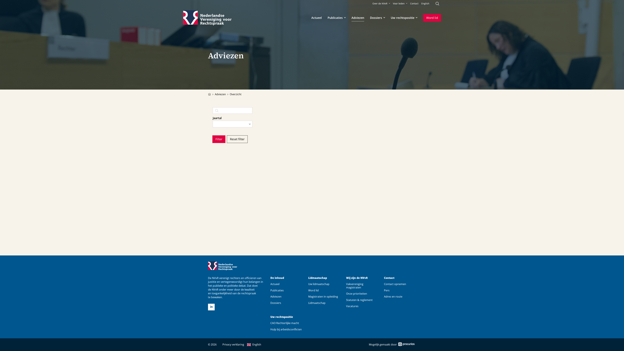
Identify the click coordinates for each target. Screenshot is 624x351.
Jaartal (217, 118)
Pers (387, 290)
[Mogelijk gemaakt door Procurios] (406, 344)
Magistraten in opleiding (323, 296)
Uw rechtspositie (402, 18)
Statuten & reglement (359, 300)
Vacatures (352, 306)
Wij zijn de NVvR (357, 278)
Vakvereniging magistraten (354, 285)
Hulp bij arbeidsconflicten (286, 329)
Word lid (432, 18)
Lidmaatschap (317, 278)
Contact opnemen (395, 284)
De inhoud (277, 278)
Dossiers (376, 18)
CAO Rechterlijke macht (284, 323)
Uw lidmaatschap (318, 284)
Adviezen (357, 18)
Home (209, 93)
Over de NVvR (379, 3)
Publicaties (335, 18)
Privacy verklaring (233, 344)
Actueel (316, 18)
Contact (414, 3)
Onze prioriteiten (356, 293)
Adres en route (393, 296)
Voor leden (399, 3)
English (425, 3)
